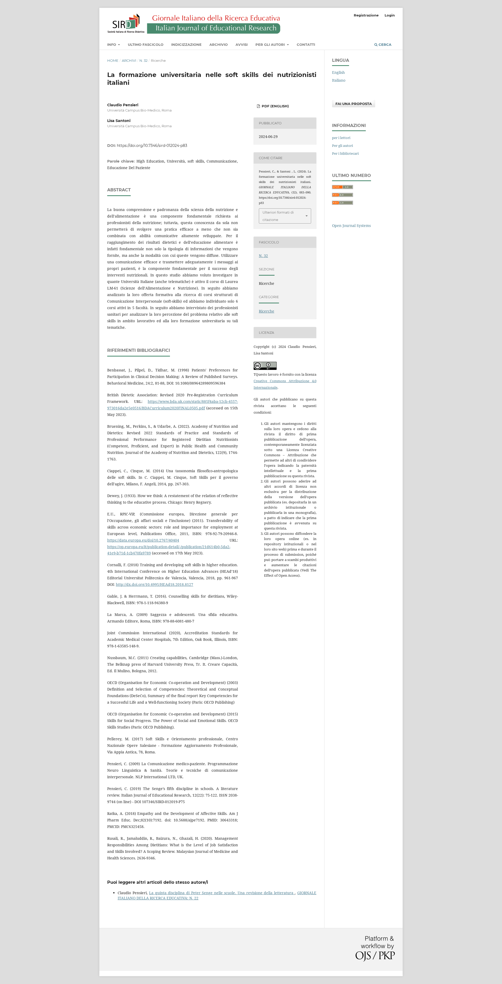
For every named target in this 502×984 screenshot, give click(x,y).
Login (390, 15)
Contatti (306, 44)
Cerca (384, 44)
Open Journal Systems (351, 225)
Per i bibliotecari (345, 153)
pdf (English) (275, 106)
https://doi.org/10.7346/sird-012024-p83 (152, 145)
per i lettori (341, 137)
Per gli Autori (270, 44)
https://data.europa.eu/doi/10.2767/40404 (143, 540)
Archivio (218, 44)
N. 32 (143, 60)
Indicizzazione (186, 44)
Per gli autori (342, 145)
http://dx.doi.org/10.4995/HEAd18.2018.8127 (154, 584)
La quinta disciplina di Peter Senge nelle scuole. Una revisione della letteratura (222, 892)
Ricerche (266, 311)
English (338, 72)
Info (112, 44)
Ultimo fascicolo (145, 44)
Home (112, 60)
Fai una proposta (353, 104)
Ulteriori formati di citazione (278, 216)
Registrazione (366, 15)
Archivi (129, 60)
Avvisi (242, 44)
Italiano (338, 80)
